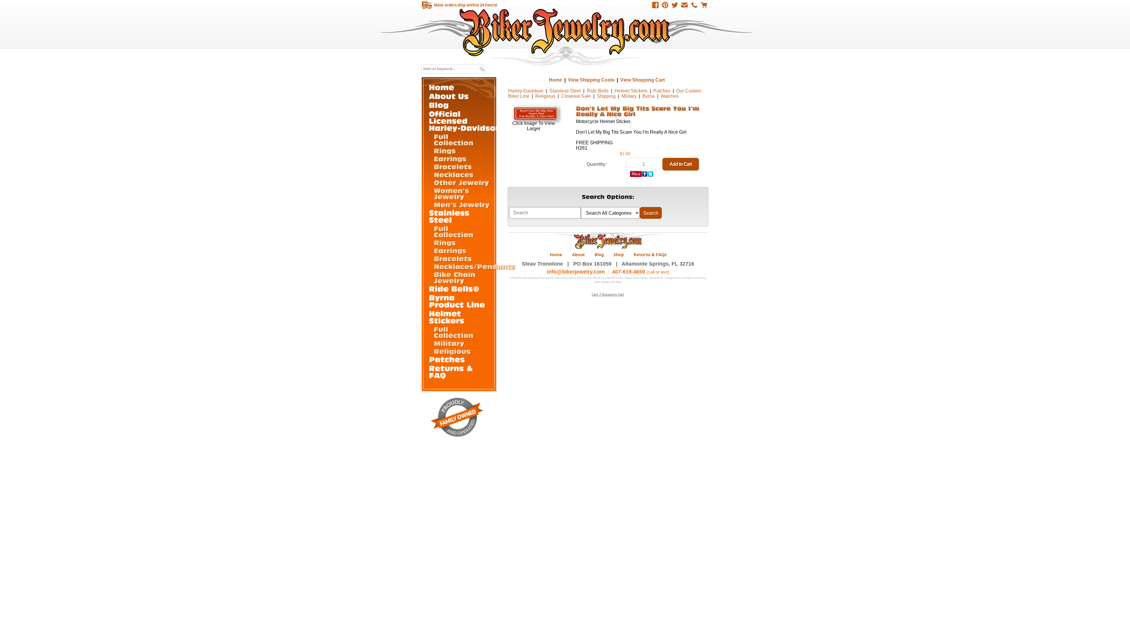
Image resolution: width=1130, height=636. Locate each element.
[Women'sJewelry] (452, 193)
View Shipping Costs (591, 79)
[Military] (449, 343)
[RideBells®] (454, 288)
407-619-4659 (628, 272)
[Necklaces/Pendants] (474, 266)
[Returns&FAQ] (452, 371)
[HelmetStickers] (446, 316)
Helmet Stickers (630, 90)
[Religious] (452, 351)
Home (566, 32)
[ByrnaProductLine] (457, 300)
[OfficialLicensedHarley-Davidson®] (468, 120)
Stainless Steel (565, 90)
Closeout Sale (576, 96)
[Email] (684, 5)
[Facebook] (655, 5)
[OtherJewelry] (461, 182)
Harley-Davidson (526, 90)
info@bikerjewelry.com (576, 272)
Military (629, 96)
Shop (619, 254)
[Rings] (445, 150)
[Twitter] (674, 5)
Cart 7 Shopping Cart (608, 294)
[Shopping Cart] (703, 5)
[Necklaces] (453, 174)
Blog (599, 254)
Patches (661, 90)
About (578, 254)
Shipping (606, 96)
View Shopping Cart (642, 79)
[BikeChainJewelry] (456, 277)
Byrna (648, 96)
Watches (670, 96)
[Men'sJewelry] (462, 204)
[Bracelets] (453, 166)
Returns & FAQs (650, 254)
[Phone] (694, 5)
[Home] (441, 87)
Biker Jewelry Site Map (608, 282)
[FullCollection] (453, 139)
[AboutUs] (449, 96)
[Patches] (447, 359)
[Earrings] (450, 158)
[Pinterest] (665, 5)
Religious (545, 96)
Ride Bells (598, 90)
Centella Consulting (694, 278)
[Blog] (439, 105)
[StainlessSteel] (450, 216)
